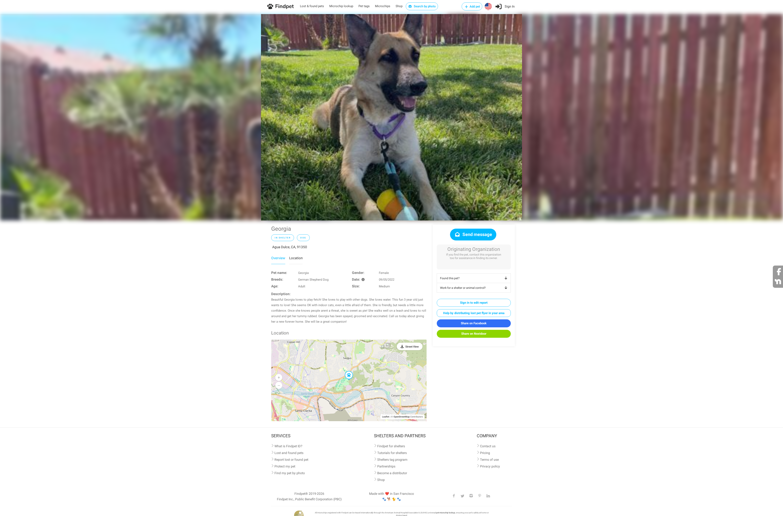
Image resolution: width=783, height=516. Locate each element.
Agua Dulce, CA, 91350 (289, 247)
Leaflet (385, 416)
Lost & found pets (312, 6)
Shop (399, 6)
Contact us (487, 446)
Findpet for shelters (391, 446)
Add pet (474, 6)
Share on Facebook (474, 323)
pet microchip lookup (445, 513)
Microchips (382, 6)
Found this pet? (450, 278)
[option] (391, 117)
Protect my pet (284, 466)
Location (296, 258)
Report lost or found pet (291, 460)
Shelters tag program (392, 460)
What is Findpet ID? (288, 446)
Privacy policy (490, 466)
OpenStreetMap (402, 416)
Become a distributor (392, 473)
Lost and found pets (288, 453)
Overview (278, 258)
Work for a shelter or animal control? (463, 287)
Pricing (485, 453)
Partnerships (386, 466)
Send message (476, 234)
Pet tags (364, 6)
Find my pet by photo (289, 473)
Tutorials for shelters (392, 453)
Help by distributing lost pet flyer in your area (473, 313)
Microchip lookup (341, 6)
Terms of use (489, 460)
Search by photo (424, 6)
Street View (412, 346)
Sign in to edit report (474, 303)
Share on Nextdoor (473, 334)
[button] (346, 371)
